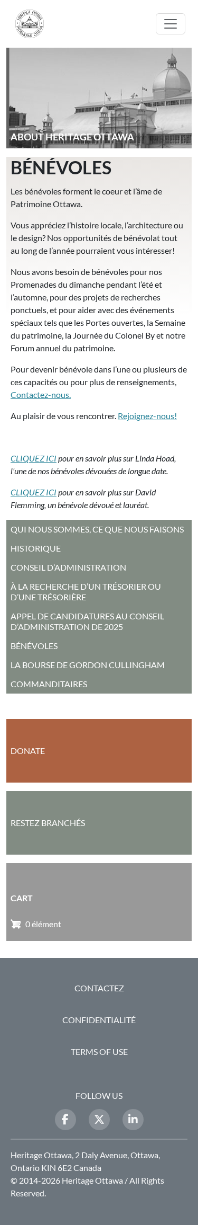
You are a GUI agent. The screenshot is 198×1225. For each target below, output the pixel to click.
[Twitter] (99, 1119)
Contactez (99, 988)
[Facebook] (65, 1119)
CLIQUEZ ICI (33, 458)
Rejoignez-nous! (147, 416)
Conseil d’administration (68, 567)
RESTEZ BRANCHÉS (48, 823)
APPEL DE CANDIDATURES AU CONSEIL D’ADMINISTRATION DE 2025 (87, 621)
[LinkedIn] (133, 1119)
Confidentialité (99, 1020)
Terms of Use (99, 1051)
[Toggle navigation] (170, 23)
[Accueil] (34, 24)
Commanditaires (49, 684)
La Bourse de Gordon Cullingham (88, 665)
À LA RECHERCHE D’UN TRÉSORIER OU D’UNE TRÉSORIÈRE (86, 591)
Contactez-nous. (41, 394)
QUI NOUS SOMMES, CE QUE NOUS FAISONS (97, 529)
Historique (36, 548)
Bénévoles (34, 646)
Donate (28, 750)
